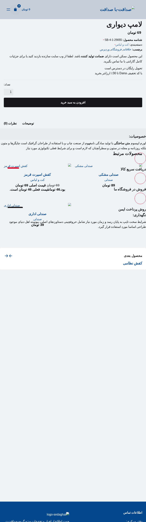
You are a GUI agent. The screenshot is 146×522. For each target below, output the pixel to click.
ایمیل (8, 245)
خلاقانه (127, 49)
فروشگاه (116, 49)
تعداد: (7, 84)
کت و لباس (122, 44)
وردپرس (105, 49)
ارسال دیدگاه (73, 276)
